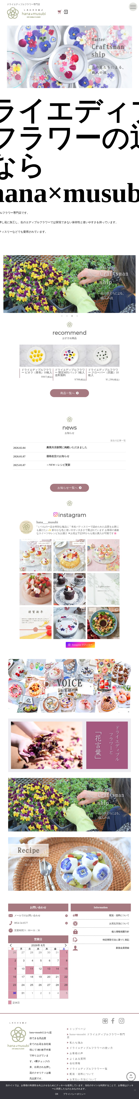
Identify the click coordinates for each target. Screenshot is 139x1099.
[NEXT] (65, 945)
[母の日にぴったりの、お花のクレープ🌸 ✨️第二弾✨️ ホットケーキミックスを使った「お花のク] (35, 555)
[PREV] (11, 945)
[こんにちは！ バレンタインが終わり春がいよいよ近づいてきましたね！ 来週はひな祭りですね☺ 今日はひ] (103, 555)
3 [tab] (72, 316)
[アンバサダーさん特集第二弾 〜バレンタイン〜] (35, 589)
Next (111, 284)
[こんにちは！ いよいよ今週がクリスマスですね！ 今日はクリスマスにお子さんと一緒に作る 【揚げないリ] (103, 623)
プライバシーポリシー (74, 1094)
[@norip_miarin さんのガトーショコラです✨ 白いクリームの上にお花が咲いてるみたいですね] (69, 623)
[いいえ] (134, 1090)
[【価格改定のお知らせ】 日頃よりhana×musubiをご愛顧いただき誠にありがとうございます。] (103, 589)
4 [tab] (77, 316)
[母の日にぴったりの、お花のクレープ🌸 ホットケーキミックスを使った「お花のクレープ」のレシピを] (69, 555)
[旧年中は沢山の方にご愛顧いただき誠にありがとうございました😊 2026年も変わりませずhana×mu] (35, 623)
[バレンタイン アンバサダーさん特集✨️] (69, 589)
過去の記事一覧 (118, 440)
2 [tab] (67, 316)
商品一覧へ (67, 393)
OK (56, 1094)
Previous (25, 284)
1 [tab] (62, 316)
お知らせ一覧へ (67, 487)
